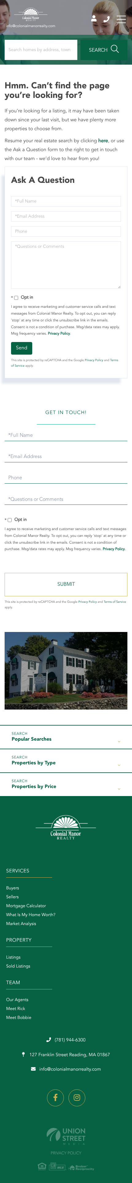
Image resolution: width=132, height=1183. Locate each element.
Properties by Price (34, 786)
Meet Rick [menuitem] (15, 1009)
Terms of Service (115, 602)
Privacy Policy (59, 334)
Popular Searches (32, 739)
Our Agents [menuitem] (17, 1000)
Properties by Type (34, 763)
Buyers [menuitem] (12, 888)
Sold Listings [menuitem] (18, 966)
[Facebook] (55, 1097)
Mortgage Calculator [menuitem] (26, 906)
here (103, 141)
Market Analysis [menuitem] (21, 924)
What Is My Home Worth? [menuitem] (31, 915)
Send (21, 348)
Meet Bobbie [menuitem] (18, 1018)
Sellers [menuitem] (12, 897)
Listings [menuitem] (13, 958)
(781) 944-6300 (107, 19)
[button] (103, 50)
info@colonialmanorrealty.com (70, 1069)
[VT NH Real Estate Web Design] (66, 1136)
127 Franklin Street (69, 1055)
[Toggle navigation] (121, 19)
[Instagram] (76, 1097)
